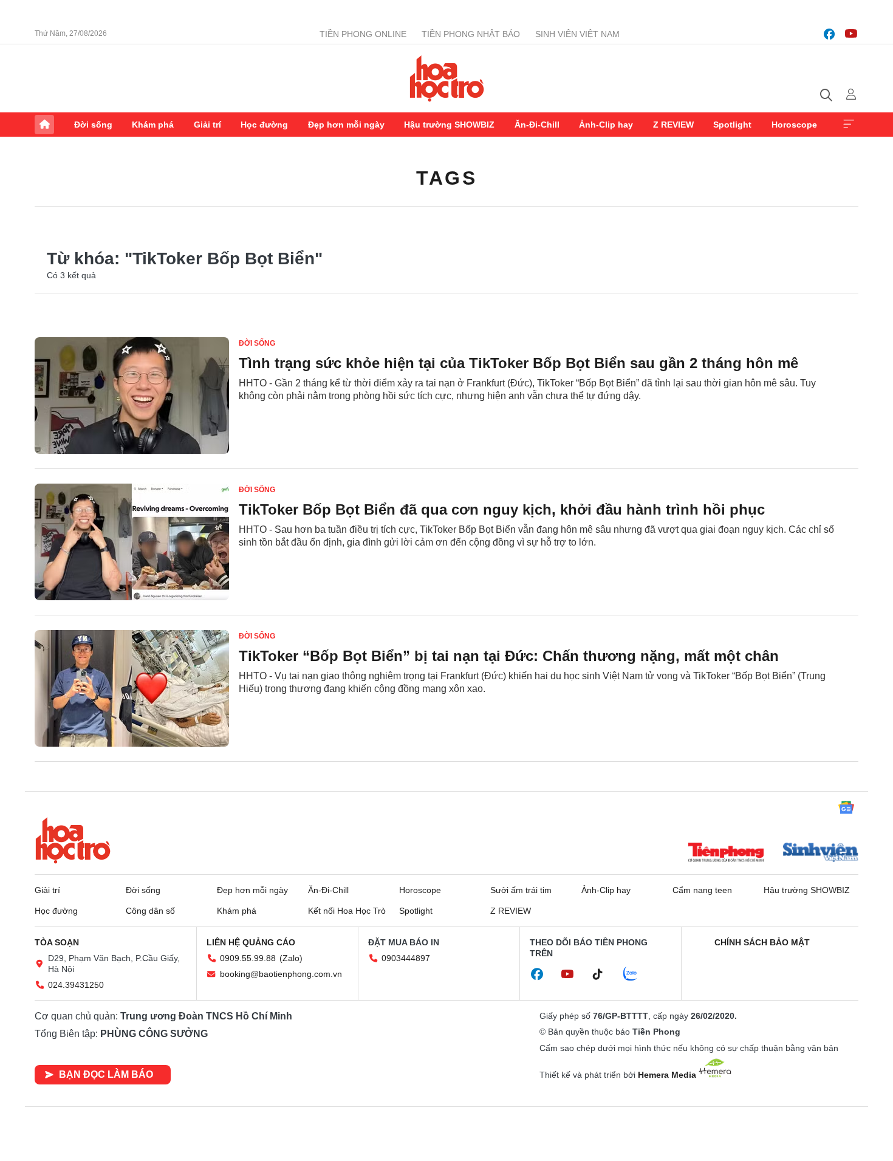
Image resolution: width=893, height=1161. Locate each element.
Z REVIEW (673, 124)
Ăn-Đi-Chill (537, 124)
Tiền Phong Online (363, 34)
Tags (446, 178)
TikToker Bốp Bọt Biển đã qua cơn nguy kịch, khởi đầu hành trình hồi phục (502, 509)
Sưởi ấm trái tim (521, 890)
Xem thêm (848, 124)
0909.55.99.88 (248, 958)
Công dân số (150, 911)
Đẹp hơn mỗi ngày (346, 124)
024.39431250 (76, 985)
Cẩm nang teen (702, 890)
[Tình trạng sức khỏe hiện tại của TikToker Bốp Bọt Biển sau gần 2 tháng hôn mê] (132, 395)
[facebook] (829, 34)
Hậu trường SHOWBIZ (449, 124)
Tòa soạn (57, 942)
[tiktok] (603, 974)
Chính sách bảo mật (762, 942)
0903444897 (405, 958)
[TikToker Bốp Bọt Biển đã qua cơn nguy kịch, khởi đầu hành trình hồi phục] (132, 542)
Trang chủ (44, 124)
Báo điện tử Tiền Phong (447, 78)
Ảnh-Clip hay (606, 124)
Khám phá (153, 124)
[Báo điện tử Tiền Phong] (726, 854)
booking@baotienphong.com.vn (281, 974)
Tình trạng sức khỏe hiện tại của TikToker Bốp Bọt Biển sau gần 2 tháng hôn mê (518, 363)
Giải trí (207, 124)
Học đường (264, 124)
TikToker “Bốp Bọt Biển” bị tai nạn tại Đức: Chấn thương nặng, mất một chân (509, 656)
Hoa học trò (73, 840)
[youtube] (851, 34)
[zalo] (636, 974)
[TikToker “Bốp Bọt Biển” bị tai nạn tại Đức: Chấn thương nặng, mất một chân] (132, 688)
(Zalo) (291, 958)
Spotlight (732, 124)
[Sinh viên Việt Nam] (820, 854)
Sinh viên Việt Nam (577, 34)
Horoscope (794, 124)
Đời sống (93, 124)
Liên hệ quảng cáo (251, 942)
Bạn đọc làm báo (106, 1074)
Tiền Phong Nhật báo (471, 34)
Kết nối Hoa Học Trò (347, 911)
